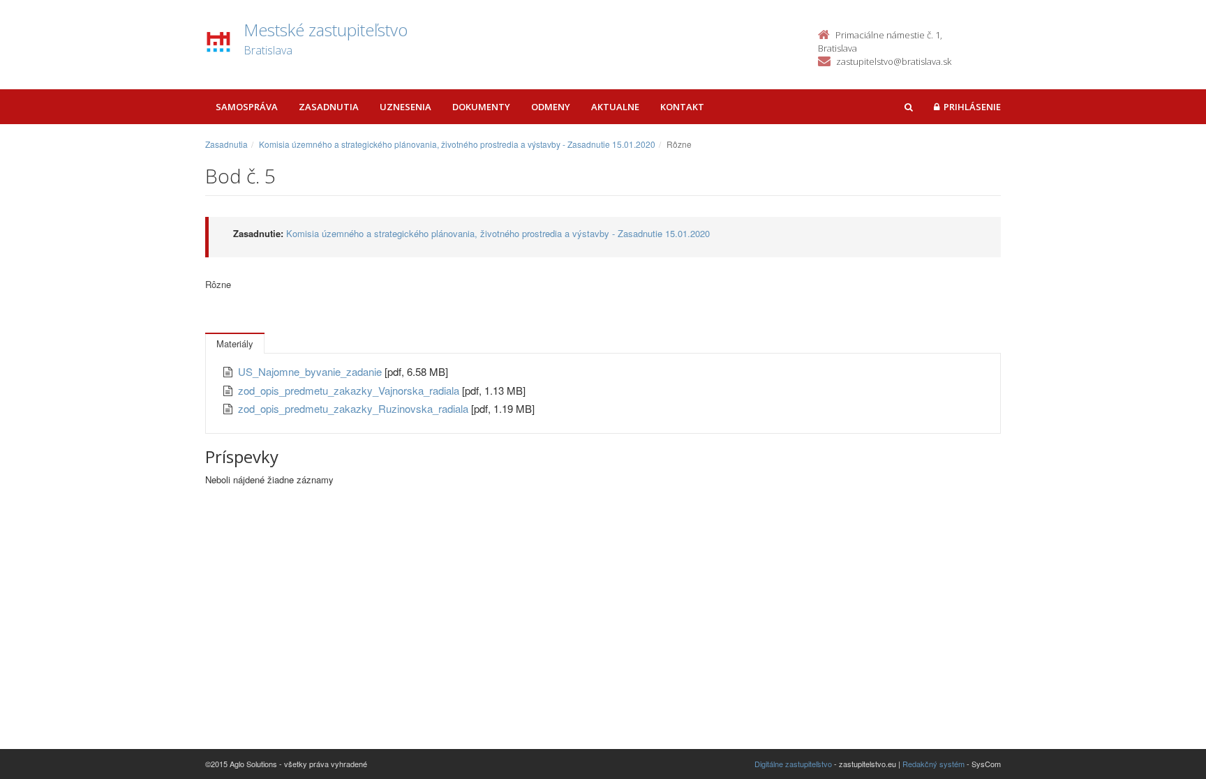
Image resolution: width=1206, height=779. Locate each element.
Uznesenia (405, 106)
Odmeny (550, 106)
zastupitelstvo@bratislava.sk (893, 61)
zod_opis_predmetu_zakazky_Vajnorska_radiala (350, 390)
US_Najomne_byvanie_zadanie (311, 371)
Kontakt (682, 106)
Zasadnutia (329, 106)
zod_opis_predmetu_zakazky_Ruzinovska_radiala (354, 408)
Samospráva (247, 106)
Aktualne (615, 106)
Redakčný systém (933, 763)
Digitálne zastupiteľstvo (793, 763)
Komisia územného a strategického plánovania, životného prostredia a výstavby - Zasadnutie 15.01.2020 (457, 144)
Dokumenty (481, 106)
